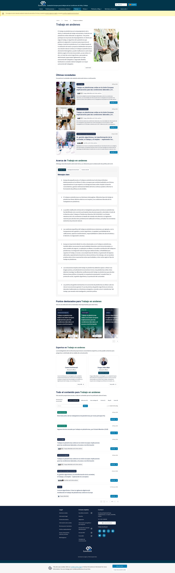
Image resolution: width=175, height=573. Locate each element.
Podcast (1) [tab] (103, 400)
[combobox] (108, 501)
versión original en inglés (51, 13)
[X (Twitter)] (104, 535)
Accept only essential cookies (120, 570)
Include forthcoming (114, 405)
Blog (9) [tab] (109, 400)
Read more (73, 336)
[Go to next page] (115, 501)
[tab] (62, 170)
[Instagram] (108, 531)
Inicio (41, 9)
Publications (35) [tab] (84, 400)
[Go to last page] (118, 501)
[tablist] (87, 169)
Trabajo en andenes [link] (78, 20)
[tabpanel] (87, 234)
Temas (66, 20)
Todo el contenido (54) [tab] (73, 400)
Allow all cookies (119, 566)
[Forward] (117, 341)
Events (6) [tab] (116, 400)
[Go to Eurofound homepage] (42, 3)
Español (134, 4)
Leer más (113, 102)
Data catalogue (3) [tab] (94, 400)
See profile (80, 384)
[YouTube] (112, 531)
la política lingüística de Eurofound (70, 13)
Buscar (85, 406)
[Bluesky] (99, 535)
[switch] (108, 406)
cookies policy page (76, 567)
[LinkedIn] (99, 531)
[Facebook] (104, 531)
